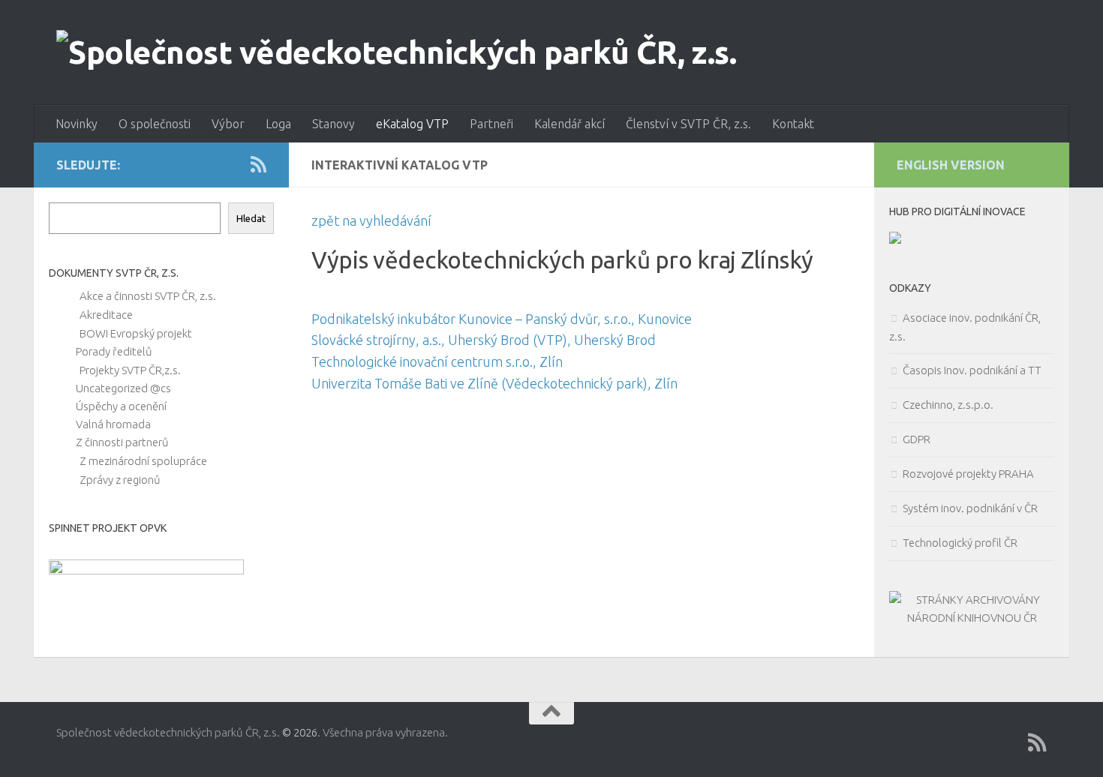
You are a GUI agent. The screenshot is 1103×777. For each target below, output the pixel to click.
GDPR (916, 439)
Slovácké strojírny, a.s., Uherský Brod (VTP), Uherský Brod (483, 339)
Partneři (491, 123)
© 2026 (299, 732)
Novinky (77, 123)
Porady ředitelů (114, 351)
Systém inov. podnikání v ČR (970, 508)
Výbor (228, 123)
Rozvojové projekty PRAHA (968, 473)
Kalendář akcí (569, 123)
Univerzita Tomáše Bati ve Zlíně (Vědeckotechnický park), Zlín (494, 383)
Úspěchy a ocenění (121, 406)
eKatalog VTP (412, 123)
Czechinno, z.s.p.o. (948, 404)
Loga (278, 123)
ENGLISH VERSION (951, 165)
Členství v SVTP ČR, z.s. (688, 123)
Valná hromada (113, 424)
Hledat (251, 218)
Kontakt (793, 123)
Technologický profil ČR (960, 542)
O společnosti (155, 123)
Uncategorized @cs (123, 388)
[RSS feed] (258, 164)
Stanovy (333, 123)
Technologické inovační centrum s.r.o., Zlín (437, 361)
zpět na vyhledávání (371, 220)
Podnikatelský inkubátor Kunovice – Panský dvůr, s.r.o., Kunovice (501, 318)
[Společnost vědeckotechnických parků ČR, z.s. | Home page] (396, 52)
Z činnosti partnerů (122, 442)
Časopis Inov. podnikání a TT (972, 370)
